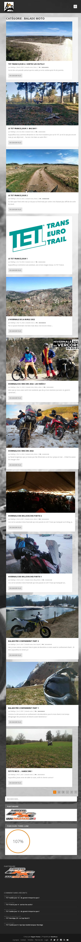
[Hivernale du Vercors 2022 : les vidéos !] (42, 359)
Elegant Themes (35, 936)
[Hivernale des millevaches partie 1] (39, 554)
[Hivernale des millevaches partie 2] (40, 492)
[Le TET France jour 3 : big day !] (42, 103)
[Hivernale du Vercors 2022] (42, 426)
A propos (16, 940)
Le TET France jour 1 (18, 259)
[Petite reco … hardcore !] (39, 748)
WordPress (54, 936)
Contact (23, 940)
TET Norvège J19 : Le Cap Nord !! (18, 918)
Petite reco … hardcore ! (20, 771)
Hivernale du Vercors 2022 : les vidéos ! (27, 384)
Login (46, 940)
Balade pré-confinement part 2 (23, 641)
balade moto (29, 67)
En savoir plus (15, 76)
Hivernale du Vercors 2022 (21, 451)
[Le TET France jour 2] (42, 170)
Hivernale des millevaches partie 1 (25, 576)
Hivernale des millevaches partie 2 (25, 516)
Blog (35, 580)
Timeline (30, 940)
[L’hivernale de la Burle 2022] (39, 296)
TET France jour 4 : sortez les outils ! (26, 64)
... (67, 792)
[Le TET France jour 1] (39, 236)
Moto (35, 67)
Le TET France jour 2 (18, 195)
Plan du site (39, 940)
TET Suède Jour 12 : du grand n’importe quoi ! (23, 898)
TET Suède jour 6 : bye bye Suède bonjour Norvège (24, 925)
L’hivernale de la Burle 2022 (21, 319)
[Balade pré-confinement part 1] (42, 683)
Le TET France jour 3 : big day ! (22, 128)
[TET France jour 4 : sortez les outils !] (39, 41)
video (40, 387)
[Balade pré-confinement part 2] (42, 616)
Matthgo (13, 67)
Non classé (36, 644)
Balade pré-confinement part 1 (23, 708)
